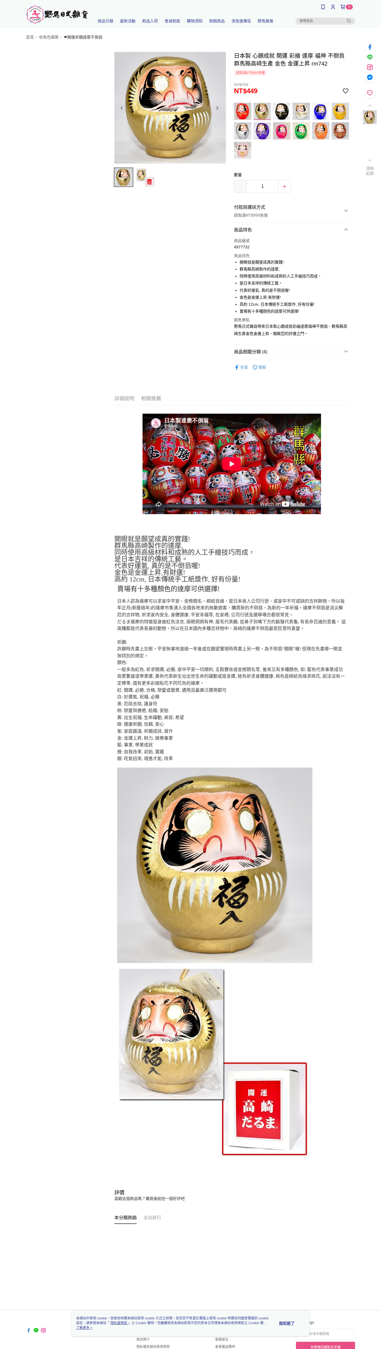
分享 (244, 367)
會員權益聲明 (225, 1347)
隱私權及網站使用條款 (153, 1347)
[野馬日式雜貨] (57, 15)
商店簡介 (143, 1339)
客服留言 (221, 1339)
